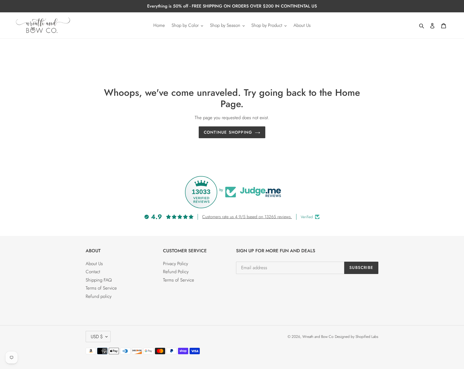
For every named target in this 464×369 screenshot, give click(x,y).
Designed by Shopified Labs (356, 336)
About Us (94, 263)
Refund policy (98, 296)
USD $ (97, 336)
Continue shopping (228, 132)
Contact (93, 271)
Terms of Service (101, 288)
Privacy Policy (175, 263)
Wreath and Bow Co (318, 336)
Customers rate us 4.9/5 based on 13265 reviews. (247, 217)
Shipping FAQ (99, 280)
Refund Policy (176, 271)
